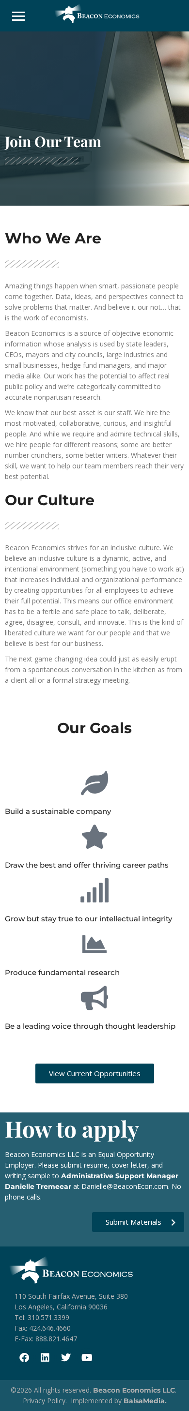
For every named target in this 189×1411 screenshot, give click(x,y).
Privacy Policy (44, 1400)
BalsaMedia (144, 1400)
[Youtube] (86, 1357)
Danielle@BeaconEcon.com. (125, 1186)
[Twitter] (66, 1357)
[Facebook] (24, 1357)
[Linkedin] (45, 1357)
